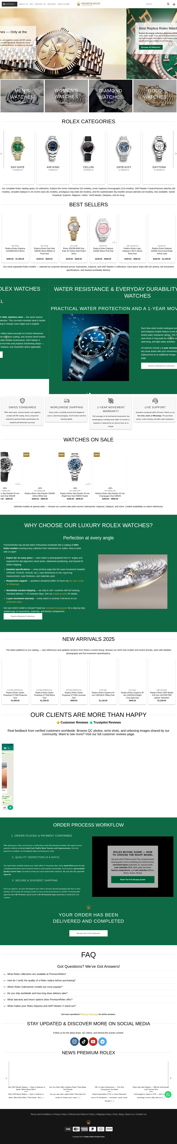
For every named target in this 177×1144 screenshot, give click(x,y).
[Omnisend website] (88, 599)
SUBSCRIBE (110, 579)
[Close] (130, 542)
